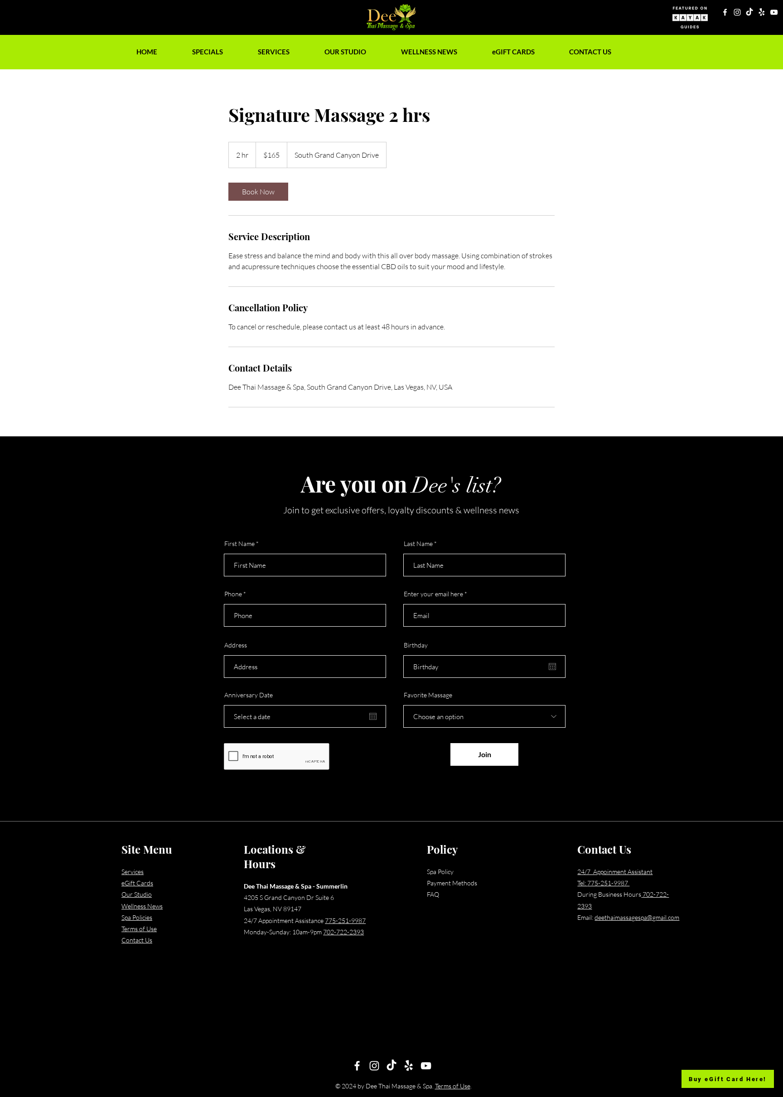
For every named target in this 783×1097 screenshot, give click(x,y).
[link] (258, 192)
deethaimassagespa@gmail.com (636, 917)
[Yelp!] (761, 12)
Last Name (418, 544)
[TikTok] (749, 12)
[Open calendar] (373, 716)
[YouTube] (773, 12)
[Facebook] (725, 12)
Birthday (416, 645)
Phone (233, 594)
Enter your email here (433, 594)
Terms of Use (452, 1086)
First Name (239, 544)
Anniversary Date (248, 695)
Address (235, 645)
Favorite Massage (428, 695)
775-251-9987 (345, 920)
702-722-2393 (343, 932)
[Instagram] (737, 12)
